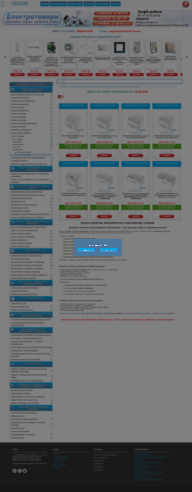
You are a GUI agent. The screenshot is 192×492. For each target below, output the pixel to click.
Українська (86, 250)
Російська (109, 250)
